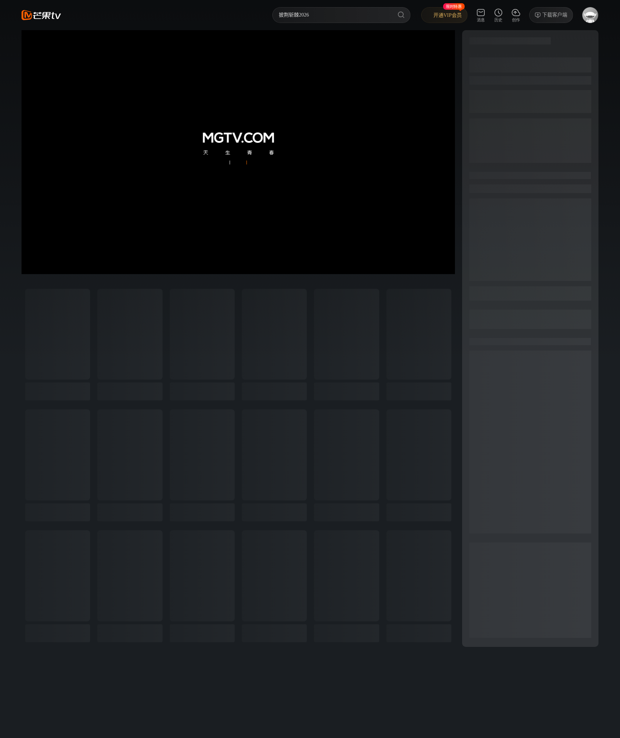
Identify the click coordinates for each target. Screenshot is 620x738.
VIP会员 (221, 15)
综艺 (99, 15)
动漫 (194, 15)
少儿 (172, 15)
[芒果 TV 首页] (41, 15)
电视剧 (124, 15)
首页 (77, 15)
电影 (150, 15)
